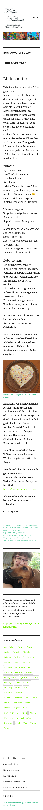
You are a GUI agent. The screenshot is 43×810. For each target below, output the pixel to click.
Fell (23, 662)
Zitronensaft (8, 540)
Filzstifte (8, 667)
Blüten (6, 528)
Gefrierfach (22, 530)
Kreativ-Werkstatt (11, 770)
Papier (26, 708)
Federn (7, 662)
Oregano (6, 538)
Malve (21, 535)
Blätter (7, 657)
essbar (10, 530)
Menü (35, 18)
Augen (21, 647)
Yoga (6, 728)
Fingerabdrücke (22, 667)
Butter (35, 528)
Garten (18, 672)
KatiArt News (9, 776)
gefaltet (28, 672)
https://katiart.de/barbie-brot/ (20, 489)
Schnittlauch (28, 538)
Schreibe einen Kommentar (26, 540)
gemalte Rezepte (29, 677)
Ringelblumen (16, 538)
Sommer (8, 723)
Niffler (7, 708)
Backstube (21, 525)
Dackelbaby (28, 657)
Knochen (8, 693)
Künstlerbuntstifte (13, 698)
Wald (25, 723)
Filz (29, 662)
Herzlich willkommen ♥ (14, 758)
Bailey (7, 652)
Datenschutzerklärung (14, 782)
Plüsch (32, 713)
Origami (16, 708)
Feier (16, 662)
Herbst (18, 687)
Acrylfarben (9, 647)
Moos (27, 703)
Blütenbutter (14, 63)
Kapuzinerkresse (9, 533)
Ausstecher (32, 525)
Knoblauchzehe (23, 533)
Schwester (26, 718)
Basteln (16, 652)
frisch (15, 530)
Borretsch (24, 528)
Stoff (17, 723)
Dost (5, 530)
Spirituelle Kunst (11, 764)
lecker (16, 535)
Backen (30, 647)
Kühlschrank (8, 535)
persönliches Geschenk (15, 713)
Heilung (8, 687)
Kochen (19, 693)
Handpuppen (23, 682)
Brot (30, 528)
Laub (34, 698)
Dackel (17, 657)
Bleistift (26, 652)
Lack (27, 698)
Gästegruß (9, 682)
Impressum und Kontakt (15, 788)
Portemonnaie (11, 718)
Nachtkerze (29, 535)
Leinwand (17, 703)
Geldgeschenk (11, 677)
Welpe (33, 723)
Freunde (8, 672)
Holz (26, 687)
